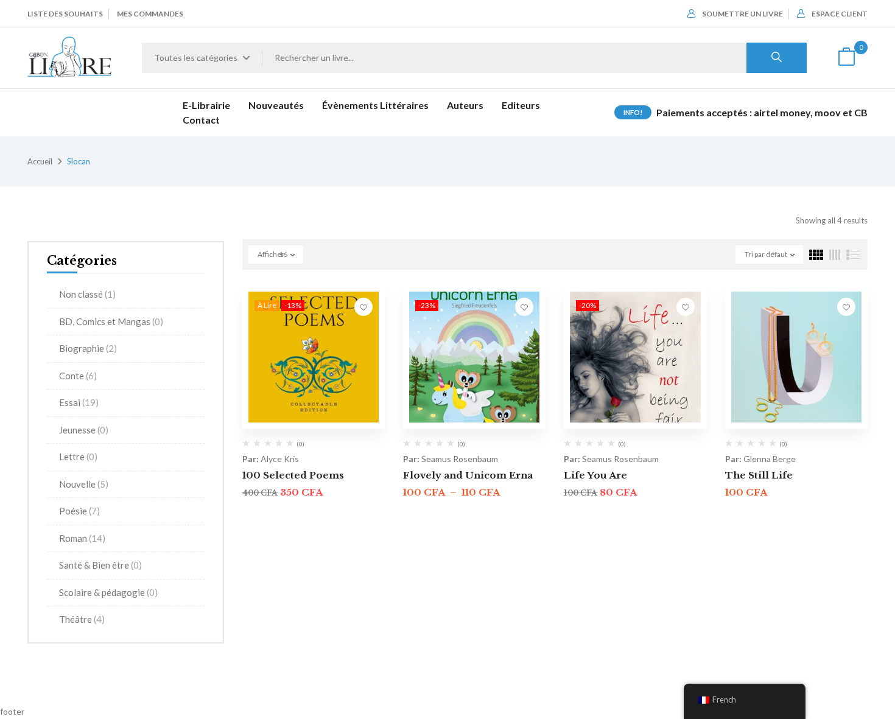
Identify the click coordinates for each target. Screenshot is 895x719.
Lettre (78, 456)
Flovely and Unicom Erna (468, 475)
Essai (79, 402)
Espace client (840, 13)
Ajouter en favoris (363, 307)
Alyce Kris (280, 459)
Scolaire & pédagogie (108, 592)
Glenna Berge (769, 459)
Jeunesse (83, 429)
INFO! (632, 112)
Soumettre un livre (742, 13)
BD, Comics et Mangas (111, 321)
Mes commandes (150, 13)
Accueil (39, 161)
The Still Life (759, 475)
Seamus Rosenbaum (459, 459)
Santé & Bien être (100, 564)
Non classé (87, 294)
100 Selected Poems (293, 475)
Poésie (79, 510)
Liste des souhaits (65, 13)
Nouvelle (83, 484)
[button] (846, 58)
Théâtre (82, 619)
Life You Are (595, 475)
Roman (82, 538)
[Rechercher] (776, 58)
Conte (78, 375)
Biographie (88, 348)
